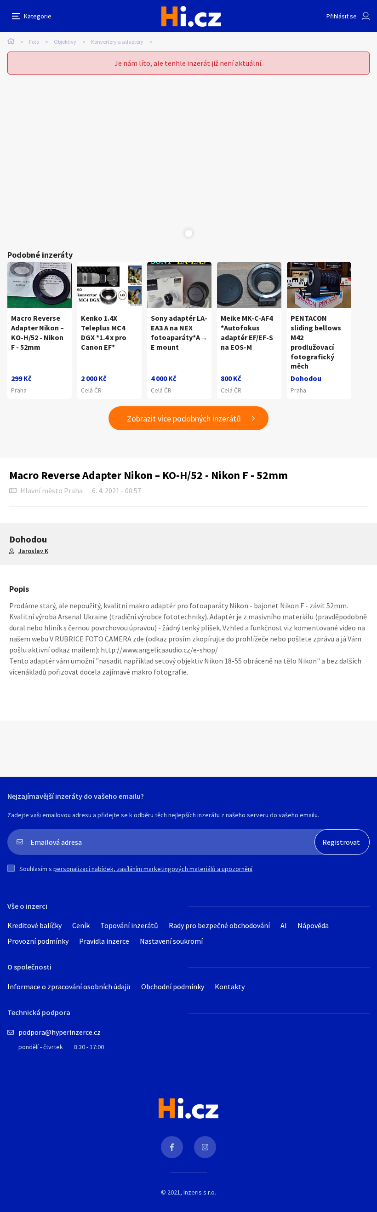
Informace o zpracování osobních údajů (69, 986)
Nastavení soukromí (171, 941)
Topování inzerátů (129, 925)
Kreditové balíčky (34, 925)
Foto (34, 41)
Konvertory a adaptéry (117, 41)
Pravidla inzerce (104, 941)
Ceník (81, 925)
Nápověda (313, 925)
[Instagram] (205, 1147)
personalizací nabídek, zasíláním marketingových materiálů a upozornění (152, 869)
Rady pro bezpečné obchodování (219, 925)
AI (283, 925)
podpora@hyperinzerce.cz (59, 1032)
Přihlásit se (341, 16)
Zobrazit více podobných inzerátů (184, 418)
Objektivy (65, 41)
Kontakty (230, 986)
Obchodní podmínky (172, 986)
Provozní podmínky (38, 941)
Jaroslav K (33, 551)
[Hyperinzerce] (191, 16)
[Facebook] (172, 1147)
